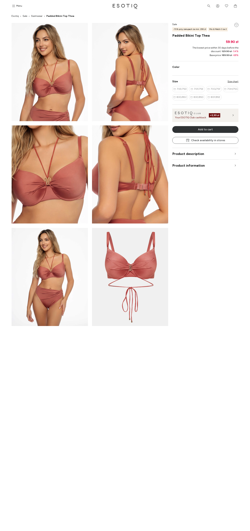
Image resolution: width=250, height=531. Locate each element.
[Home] (125, 6)
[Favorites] (226, 6)
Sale (25, 16)
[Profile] (218, 6)
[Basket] (235, 6)
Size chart (233, 81)
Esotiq (15, 16)
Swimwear (37, 16)
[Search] (209, 6)
